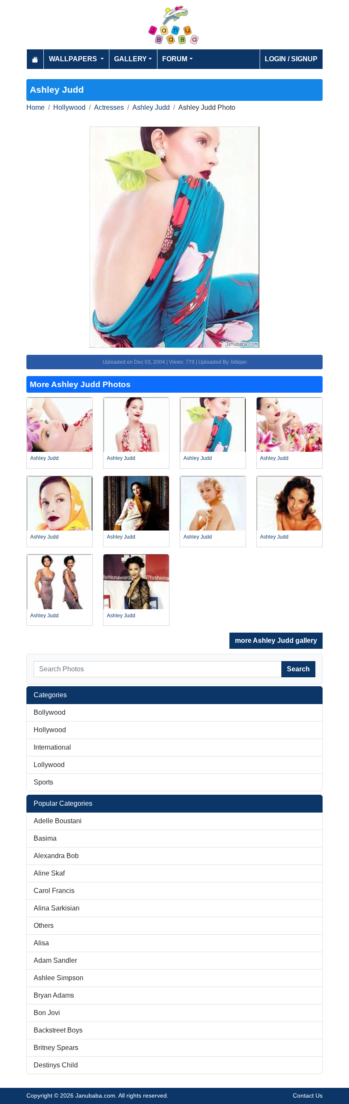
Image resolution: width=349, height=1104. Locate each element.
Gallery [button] (130, 59)
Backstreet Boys (58, 1030)
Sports (43, 782)
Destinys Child (56, 1065)
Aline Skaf (49, 873)
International (52, 747)
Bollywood (50, 712)
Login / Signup (291, 59)
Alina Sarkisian (57, 908)
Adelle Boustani (58, 820)
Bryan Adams (54, 995)
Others (44, 925)
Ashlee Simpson (58, 977)
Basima (45, 838)
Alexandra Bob (56, 855)
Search (298, 669)
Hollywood (69, 107)
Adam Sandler (55, 960)
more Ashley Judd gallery (276, 640)
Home (35, 107)
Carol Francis (54, 890)
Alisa (41, 943)
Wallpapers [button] (74, 59)
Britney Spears (56, 1047)
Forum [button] (174, 59)
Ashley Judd (151, 107)
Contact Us (308, 1095)
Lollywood (49, 764)
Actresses (109, 107)
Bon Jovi (47, 1012)
